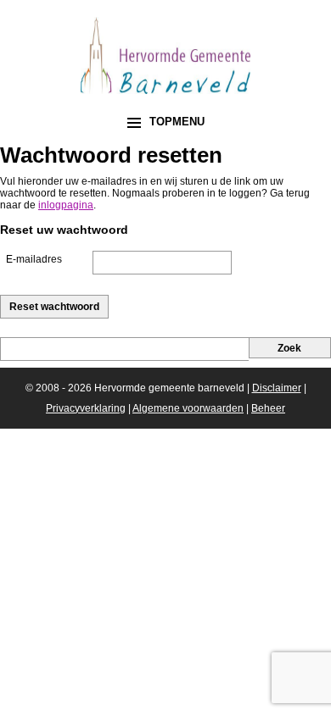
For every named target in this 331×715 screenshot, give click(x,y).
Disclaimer (276, 388)
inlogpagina (65, 205)
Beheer (268, 408)
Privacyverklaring (86, 408)
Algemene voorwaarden (188, 408)
